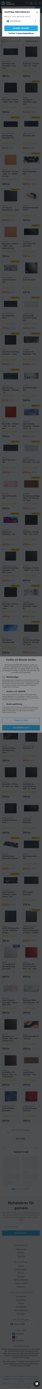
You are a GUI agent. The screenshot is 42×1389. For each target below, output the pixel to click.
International (15, 21)
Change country (21, 28)
